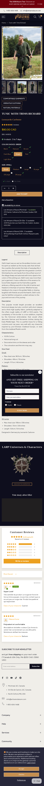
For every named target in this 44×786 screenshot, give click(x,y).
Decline (21, 775)
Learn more (31, 763)
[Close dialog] (40, 372)
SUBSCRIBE (22, 410)
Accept (21, 769)
